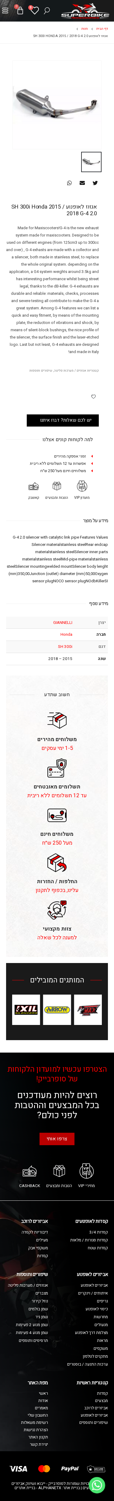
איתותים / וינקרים (93, 1293)
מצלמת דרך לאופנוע (91, 1333)
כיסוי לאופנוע (96, 1309)
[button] (5, 10)
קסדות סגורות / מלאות (89, 1240)
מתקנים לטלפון (95, 1356)
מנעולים (101, 1325)
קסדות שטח (98, 1248)
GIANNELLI (62, 623)
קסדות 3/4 (98, 1232)
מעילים (42, 1240)
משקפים (101, 1349)
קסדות (42, 1256)
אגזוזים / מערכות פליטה (70, 370)
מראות (102, 1341)
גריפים (102, 1301)
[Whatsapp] (97, 1485)
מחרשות (101, 1317)
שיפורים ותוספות (40, 370)
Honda (66, 634)
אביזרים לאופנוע (94, 1285)
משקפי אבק (38, 1248)
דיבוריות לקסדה (35, 1232)
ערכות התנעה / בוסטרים (87, 1364)
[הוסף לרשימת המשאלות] (93, 396)
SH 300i (65, 647)
